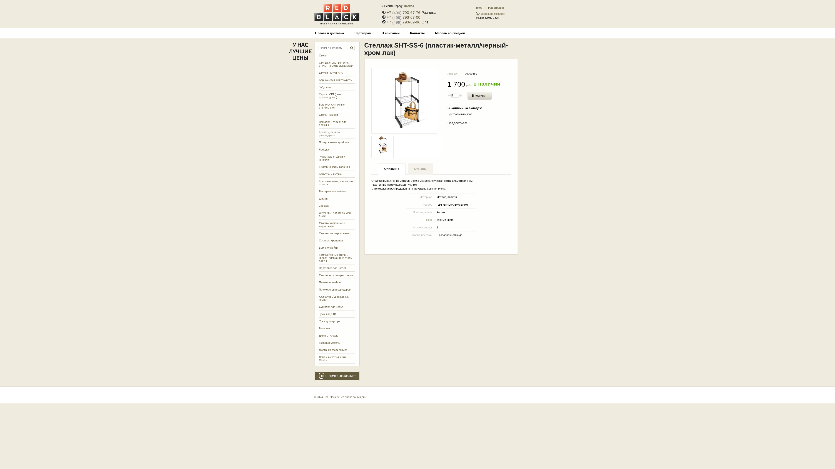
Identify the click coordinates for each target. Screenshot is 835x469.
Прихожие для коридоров (335, 289)
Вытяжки (324, 328)
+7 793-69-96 (403, 22)
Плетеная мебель (330, 282)
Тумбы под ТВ (327, 314)
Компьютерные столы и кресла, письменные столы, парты (336, 258)
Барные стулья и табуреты (335, 80)
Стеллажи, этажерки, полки (336, 275)
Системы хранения (331, 240)
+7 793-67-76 (403, 12)
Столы (323, 55)
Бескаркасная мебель (332, 191)
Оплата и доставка (329, 33)
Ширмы (323, 198)
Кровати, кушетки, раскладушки (330, 134)
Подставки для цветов (332, 268)
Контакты (417, 33)
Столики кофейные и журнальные (332, 225)
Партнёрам (362, 33)
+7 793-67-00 (403, 17)
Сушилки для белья (331, 307)
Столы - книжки (328, 114)
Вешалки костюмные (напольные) (332, 106)
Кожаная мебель (329, 342)
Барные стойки (328, 247)
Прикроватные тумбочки (334, 142)
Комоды (324, 149)
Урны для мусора (329, 321)
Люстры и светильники (333, 350)
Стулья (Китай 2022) (331, 72)
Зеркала (324, 205)
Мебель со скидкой (450, 33)
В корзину (478, 95)
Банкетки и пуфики (330, 174)
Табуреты (325, 87)
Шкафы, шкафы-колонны (334, 166)
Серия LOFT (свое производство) (330, 96)
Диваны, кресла (328, 335)
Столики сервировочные (334, 233)
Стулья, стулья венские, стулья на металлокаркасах (336, 64)
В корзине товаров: (493, 13)
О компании (391, 33)
